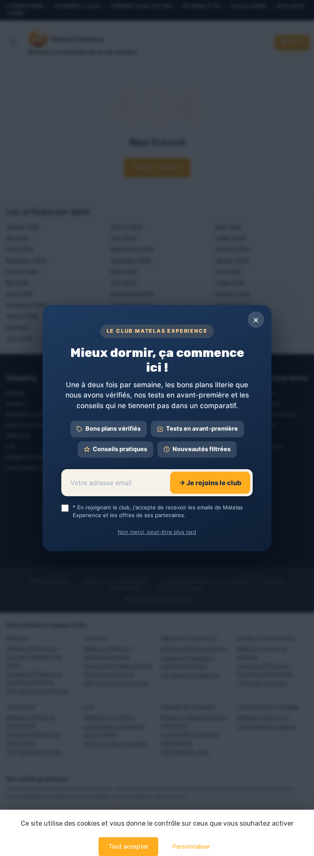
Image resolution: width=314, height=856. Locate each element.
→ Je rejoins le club (210, 483)
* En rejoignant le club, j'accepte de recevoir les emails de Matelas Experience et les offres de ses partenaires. (158, 511)
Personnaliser (191, 846)
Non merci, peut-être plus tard (157, 532)
